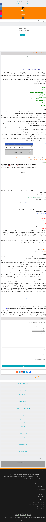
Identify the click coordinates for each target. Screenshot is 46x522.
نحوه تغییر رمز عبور (42, 494)
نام (44, 349)
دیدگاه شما (43, 333)
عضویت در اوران (25, 3)
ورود (17, 1)
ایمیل (43, 354)
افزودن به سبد (22, 38)
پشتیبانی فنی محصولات (41, 489)
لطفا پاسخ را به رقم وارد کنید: (39, 359)
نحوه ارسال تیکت (42, 492)
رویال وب (16, 520)
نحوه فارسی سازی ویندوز (41, 496)
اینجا (29, 199)
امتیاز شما (43, 328)
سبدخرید (18, 3)
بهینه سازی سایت (23, 520)
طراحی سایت (29, 520)
